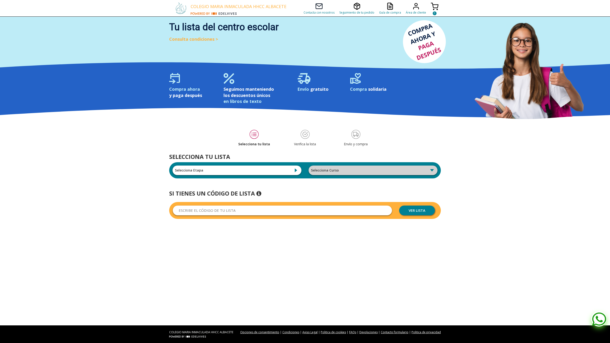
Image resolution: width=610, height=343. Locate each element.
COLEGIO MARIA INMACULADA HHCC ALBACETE (238, 6)
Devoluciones (368, 332)
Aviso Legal (310, 332)
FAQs (352, 332)
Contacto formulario (394, 332)
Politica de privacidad (426, 332)
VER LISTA (417, 210)
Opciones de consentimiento (259, 332)
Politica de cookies (333, 332)
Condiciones (290, 332)
